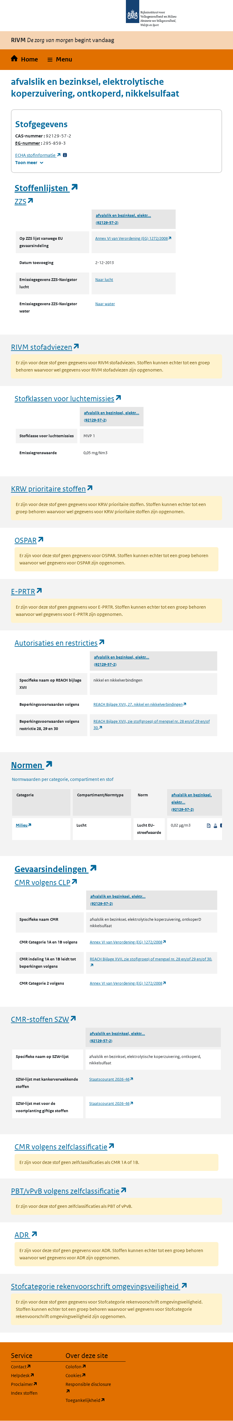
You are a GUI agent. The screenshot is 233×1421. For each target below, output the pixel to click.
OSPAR (30, 540)
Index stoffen (24, 1393)
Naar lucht (104, 279)
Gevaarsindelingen (56, 869)
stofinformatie (38, 155)
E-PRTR (27, 591)
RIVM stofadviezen (45, 346)
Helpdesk (34, 1375)
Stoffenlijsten (47, 188)
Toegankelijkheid (89, 1400)
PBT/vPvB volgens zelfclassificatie (69, 1190)
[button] (60, 59)
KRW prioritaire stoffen (52, 488)
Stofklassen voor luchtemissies (68, 398)
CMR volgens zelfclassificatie (65, 1146)
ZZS (24, 201)
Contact (34, 1366)
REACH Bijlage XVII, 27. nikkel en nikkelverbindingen (140, 704)
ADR (26, 1234)
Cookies (89, 1375)
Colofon (89, 1366)
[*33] (65, 155)
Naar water (105, 303)
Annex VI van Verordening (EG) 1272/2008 (133, 238)
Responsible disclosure (89, 1387)
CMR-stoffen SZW (44, 1019)
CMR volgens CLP (46, 882)
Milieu (24, 825)
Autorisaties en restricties (60, 642)
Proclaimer (34, 1384)
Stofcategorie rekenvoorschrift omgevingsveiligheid (99, 1286)
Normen (32, 765)
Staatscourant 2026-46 (111, 1079)
